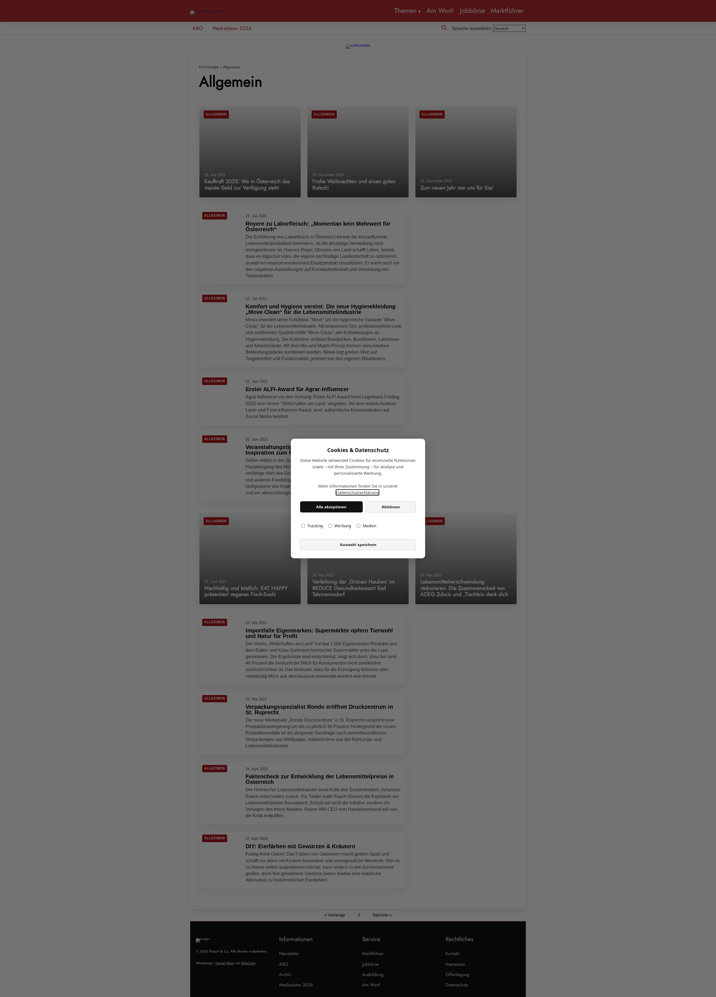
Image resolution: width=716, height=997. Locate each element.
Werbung (343, 525)
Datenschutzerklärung (357, 492)
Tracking (315, 525)
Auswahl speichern (358, 544)
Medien (369, 525)
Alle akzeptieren (331, 507)
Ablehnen (390, 507)
